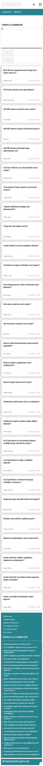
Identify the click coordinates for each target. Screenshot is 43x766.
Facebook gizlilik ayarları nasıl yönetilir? (19, 682)
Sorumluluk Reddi (10, 629)
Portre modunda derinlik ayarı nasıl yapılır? (21, 665)
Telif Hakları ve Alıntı (11, 626)
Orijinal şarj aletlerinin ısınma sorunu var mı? (21, 751)
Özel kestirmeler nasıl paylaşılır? (17, 659)
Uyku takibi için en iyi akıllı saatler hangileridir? (22, 754)
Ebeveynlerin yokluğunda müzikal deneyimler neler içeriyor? (21, 689)
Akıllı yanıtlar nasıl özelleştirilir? (16, 748)
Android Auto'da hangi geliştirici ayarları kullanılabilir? (19, 652)
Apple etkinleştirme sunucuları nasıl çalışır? (21, 679)
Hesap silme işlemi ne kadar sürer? (17, 644)
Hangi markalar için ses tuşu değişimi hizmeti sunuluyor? (21, 744)
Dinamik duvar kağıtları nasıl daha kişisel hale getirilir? (21, 669)
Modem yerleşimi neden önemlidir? (17, 735)
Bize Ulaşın (7, 632)
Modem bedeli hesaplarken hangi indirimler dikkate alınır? (20, 739)
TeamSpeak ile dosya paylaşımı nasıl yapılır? (21, 662)
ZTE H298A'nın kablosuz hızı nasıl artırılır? (20, 647)
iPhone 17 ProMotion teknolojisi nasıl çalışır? (21, 694)
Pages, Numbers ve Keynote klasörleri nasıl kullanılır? (21, 718)
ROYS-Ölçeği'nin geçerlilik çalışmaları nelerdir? (22, 656)
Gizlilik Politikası (9, 619)
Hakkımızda (7, 616)
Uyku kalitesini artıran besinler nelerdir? (19, 728)
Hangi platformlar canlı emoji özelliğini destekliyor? (19, 712)
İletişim (17, 12)
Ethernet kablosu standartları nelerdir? (19, 703)
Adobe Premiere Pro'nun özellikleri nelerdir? (21, 685)
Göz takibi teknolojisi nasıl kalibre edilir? (19, 700)
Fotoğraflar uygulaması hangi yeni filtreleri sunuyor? (20, 707)
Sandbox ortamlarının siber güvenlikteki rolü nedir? (21, 675)
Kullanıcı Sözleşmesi (11, 623)
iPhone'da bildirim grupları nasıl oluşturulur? (21, 697)
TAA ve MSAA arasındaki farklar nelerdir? (20, 725)
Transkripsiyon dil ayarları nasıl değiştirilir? (21, 731)
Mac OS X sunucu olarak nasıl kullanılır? (19, 722)
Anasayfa (6, 12)
